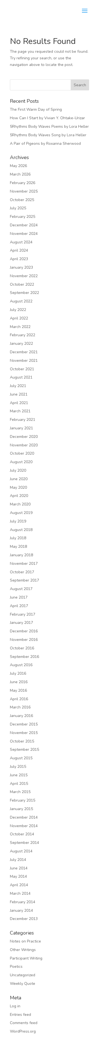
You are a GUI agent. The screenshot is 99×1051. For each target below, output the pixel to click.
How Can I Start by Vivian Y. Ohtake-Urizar (47, 118)
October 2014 (22, 834)
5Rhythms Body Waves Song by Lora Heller (48, 135)
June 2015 (19, 775)
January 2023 (21, 267)
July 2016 (18, 673)
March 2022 (20, 326)
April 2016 (19, 699)
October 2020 (22, 453)
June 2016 (19, 682)
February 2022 (22, 335)
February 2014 (22, 902)
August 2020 (21, 462)
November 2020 (24, 445)
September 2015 (24, 749)
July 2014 (18, 859)
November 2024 (24, 233)
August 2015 (21, 758)
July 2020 (18, 470)
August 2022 (21, 301)
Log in (15, 1006)
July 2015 (18, 766)
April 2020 (19, 495)
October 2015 (22, 741)
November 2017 (24, 563)
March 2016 (20, 707)
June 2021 (19, 394)
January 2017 (21, 622)
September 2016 (24, 656)
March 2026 (20, 174)
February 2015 (22, 800)
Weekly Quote (22, 983)
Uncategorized (22, 975)
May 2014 (18, 876)
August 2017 (21, 588)
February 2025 (22, 216)
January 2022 (21, 343)
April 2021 (19, 402)
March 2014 (20, 893)
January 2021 (21, 428)
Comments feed (23, 1022)
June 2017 (19, 597)
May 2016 (18, 690)
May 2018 (18, 546)
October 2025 (22, 199)
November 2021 (24, 360)
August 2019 (21, 512)
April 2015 (19, 783)
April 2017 (19, 605)
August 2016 (21, 665)
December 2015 (24, 724)
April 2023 (19, 259)
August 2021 (21, 377)
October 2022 (22, 284)
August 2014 (21, 851)
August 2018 (21, 529)
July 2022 (18, 309)
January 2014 (21, 910)
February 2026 (22, 182)
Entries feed (20, 1014)
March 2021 (20, 411)
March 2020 (20, 504)
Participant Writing (26, 958)
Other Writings (23, 949)
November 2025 (24, 191)
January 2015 (21, 808)
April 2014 (19, 885)
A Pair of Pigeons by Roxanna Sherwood (45, 143)
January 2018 (21, 555)
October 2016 (22, 648)
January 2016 (21, 715)
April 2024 (19, 250)
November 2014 (24, 825)
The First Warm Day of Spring (36, 109)
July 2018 (18, 538)
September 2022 (24, 292)
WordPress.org (23, 1031)
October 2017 (22, 572)
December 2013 (24, 918)
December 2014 (24, 817)
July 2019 (18, 521)
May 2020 (18, 487)
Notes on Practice (25, 941)
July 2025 (18, 208)
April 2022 (19, 318)
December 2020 (24, 436)
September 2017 (24, 580)
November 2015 (24, 732)
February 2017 (22, 614)
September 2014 (24, 842)
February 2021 (22, 419)
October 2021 (22, 369)
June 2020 (19, 479)
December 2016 (24, 631)
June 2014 (19, 868)
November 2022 (24, 276)
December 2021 (24, 352)
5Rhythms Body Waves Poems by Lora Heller (49, 126)
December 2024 (24, 225)
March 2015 (20, 791)
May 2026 (18, 165)
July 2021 (18, 385)
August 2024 (21, 242)
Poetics (16, 966)
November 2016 (24, 639)
